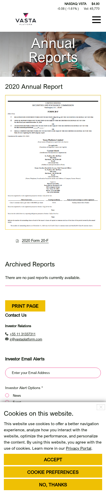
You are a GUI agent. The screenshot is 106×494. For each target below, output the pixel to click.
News (17, 395)
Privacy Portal (78, 448)
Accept (53, 459)
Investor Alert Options (22, 387)
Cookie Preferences (53, 472)
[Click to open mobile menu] (96, 19)
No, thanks (53, 484)
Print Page (25, 306)
